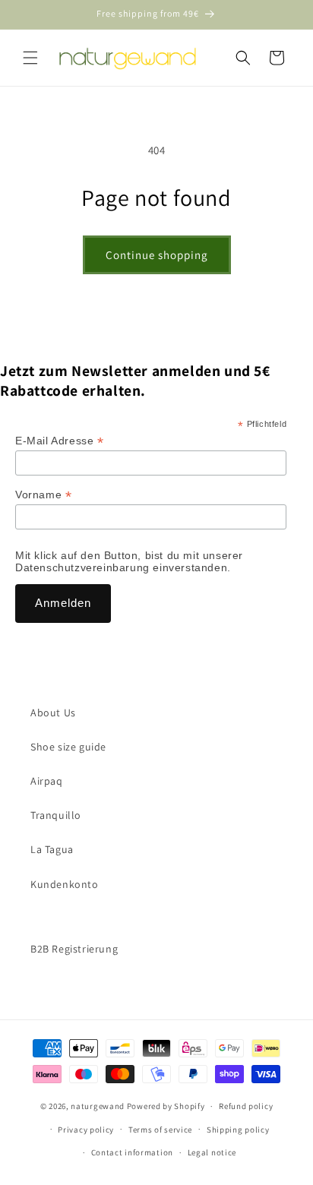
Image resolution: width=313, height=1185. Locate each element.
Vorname (43, 495)
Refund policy (246, 1106)
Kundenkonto (64, 884)
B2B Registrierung (74, 949)
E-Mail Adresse (59, 441)
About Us (53, 712)
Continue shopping (157, 255)
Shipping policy (238, 1129)
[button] (30, 57)
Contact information (132, 1152)
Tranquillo (55, 815)
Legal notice (212, 1152)
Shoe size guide (68, 747)
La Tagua (52, 849)
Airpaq (46, 781)
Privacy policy (86, 1129)
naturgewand (98, 1106)
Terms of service (160, 1129)
